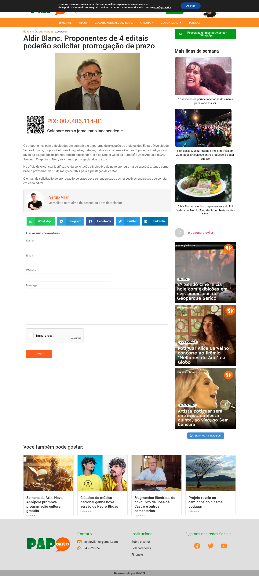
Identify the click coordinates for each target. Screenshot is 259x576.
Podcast (195, 22)
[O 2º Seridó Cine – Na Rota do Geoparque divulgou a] (205, 272)
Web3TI (140, 573)
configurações (162, 7)
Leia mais (31, 515)
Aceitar (190, 6)
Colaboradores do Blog (114, 22)
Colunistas (169, 22)
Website (31, 270)
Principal (64, 22)
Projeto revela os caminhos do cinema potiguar (205, 502)
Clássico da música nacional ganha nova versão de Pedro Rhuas (99, 502)
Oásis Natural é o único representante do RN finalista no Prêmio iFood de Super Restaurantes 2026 (205, 210)
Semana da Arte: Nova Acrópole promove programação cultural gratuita (44, 504)
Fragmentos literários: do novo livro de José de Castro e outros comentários (154, 504)
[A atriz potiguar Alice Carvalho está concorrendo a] (205, 335)
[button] (41, 221)
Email (30, 255)
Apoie (83, 22)
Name (30, 240)
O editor (146, 22)
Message (32, 285)
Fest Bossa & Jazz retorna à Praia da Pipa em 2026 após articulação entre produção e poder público (205, 154)
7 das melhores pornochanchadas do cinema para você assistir (205, 101)
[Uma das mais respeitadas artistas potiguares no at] (205, 398)
